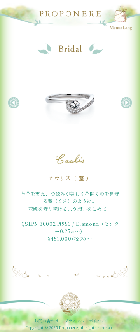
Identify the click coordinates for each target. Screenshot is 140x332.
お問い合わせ (46, 320)
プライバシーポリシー (85, 320)
